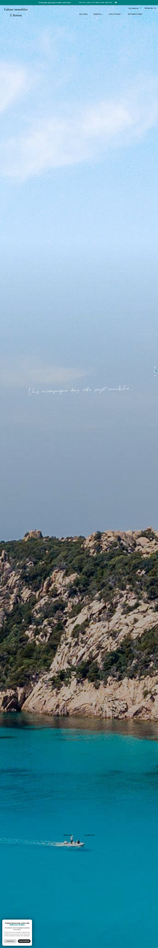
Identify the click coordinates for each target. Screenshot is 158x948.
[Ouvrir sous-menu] (103, 14)
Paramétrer (10, 941)
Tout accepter (24, 941)
